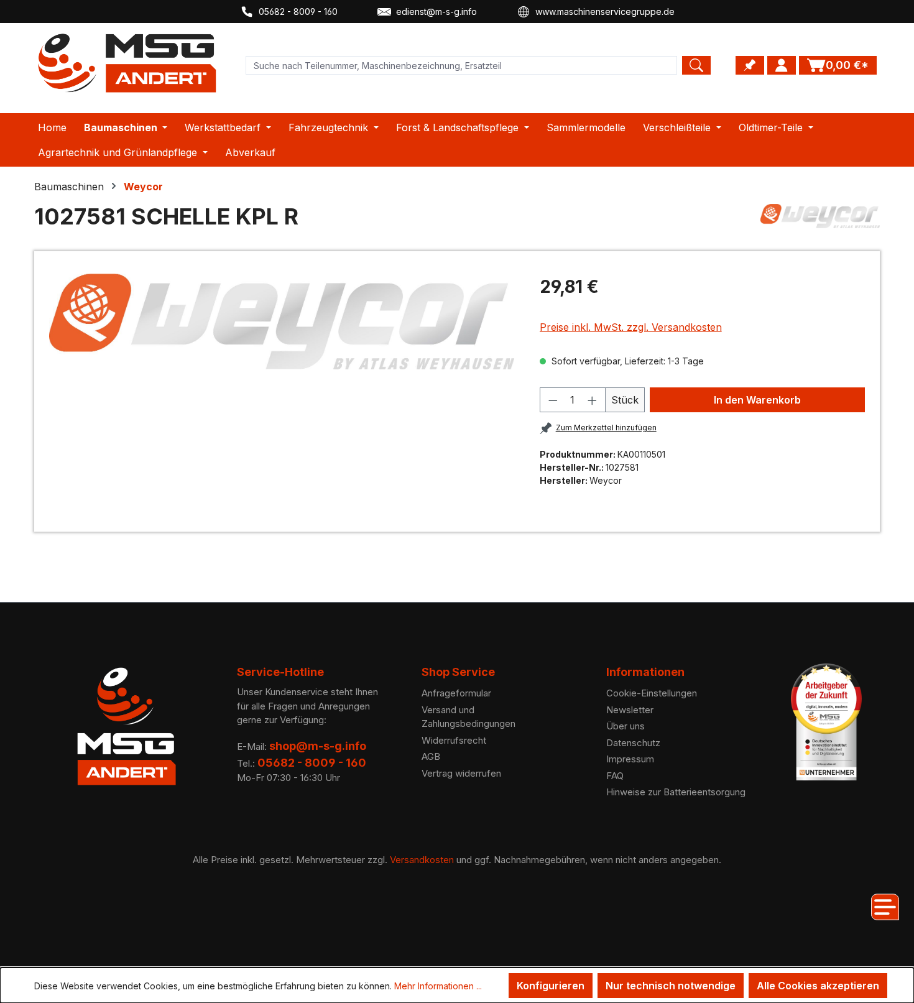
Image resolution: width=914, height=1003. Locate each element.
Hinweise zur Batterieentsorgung (676, 792)
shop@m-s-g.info (317, 745)
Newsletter (629, 710)
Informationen (645, 671)
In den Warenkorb (757, 400)
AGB (431, 756)
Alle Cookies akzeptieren (818, 985)
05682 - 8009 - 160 (298, 11)
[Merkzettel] (750, 65)
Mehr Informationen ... (438, 986)
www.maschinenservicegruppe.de (605, 11)
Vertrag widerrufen (461, 773)
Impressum (630, 759)
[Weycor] (820, 221)
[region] (282, 322)
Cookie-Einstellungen (651, 693)
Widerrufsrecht (454, 740)
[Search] (696, 65)
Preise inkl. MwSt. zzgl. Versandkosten (631, 327)
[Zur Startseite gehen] (127, 63)
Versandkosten (422, 860)
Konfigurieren (550, 985)
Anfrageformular (456, 693)
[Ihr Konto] (781, 65)
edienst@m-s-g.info (436, 11)
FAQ (615, 776)
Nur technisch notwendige (671, 985)
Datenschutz (633, 743)
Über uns (625, 726)
